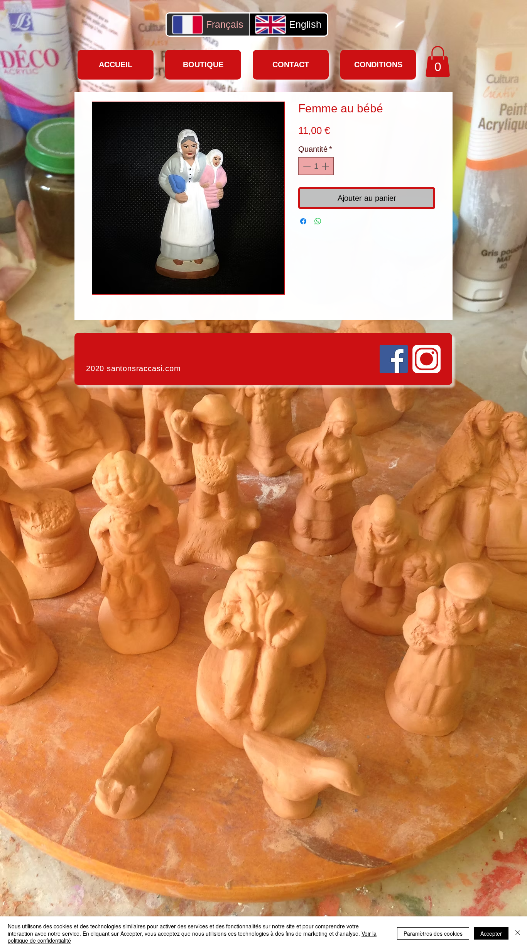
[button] (438, 61)
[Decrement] (305, 166)
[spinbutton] (315, 166)
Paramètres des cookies (433, 933)
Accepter (491, 933)
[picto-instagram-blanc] (426, 359)
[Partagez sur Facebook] (303, 221)
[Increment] (326, 166)
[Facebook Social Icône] (394, 359)
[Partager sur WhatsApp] (318, 221)
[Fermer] (517, 933)
